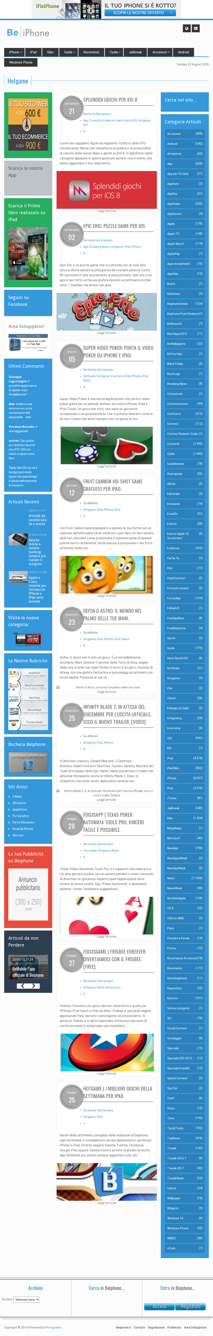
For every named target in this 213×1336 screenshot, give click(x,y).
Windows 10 (175, 1218)
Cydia (114, 52)
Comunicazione (177, 403)
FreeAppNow (175, 618)
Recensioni (91, 52)
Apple (171, 223)
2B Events (19, 803)
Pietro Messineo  (99, 114)
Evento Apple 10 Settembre (178, 536)
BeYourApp (174, 353)
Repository (174, 988)
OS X (170, 908)
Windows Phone (177, 1228)
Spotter (172, 1088)
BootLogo (173, 373)
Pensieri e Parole (178, 938)
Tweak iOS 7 (175, 1168)
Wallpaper (173, 1198)
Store (171, 1108)
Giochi (171, 638)
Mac (50, 52)
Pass (170, 928)
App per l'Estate (177, 173)
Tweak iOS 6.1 (176, 1158)
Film (170, 568)
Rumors (172, 998)
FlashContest (176, 578)
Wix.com (18, 835)
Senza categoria (178, 1008)
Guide (68, 52)
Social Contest (177, 1028)
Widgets (172, 1208)
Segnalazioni (156, 1327)
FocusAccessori (178, 588)
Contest (172, 423)
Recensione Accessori (182, 958)
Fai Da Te (173, 558)
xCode (171, 1248)
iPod (145, 376)
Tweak (171, 1148)
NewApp (172, 848)
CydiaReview (175, 463)
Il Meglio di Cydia (178, 708)
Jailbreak (135, 52)
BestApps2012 (177, 333)
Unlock (171, 1188)
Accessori (159, 52)
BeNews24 (174, 323)
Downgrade (174, 473)
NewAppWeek (176, 868)
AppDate (173, 183)
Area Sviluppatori (195, 1327)
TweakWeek (175, 1178)
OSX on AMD (175, 918)
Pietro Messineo (23, 822)
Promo (171, 948)
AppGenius (174, 213)
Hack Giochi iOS (126, 120)
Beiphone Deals (177, 303)
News (87, 380)
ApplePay (173, 253)
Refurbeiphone (177, 978)
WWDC (171, 1238)
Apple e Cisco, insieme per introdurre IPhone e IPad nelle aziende (37, 589)
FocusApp (90, 850)
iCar (169, 688)
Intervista (116, 376)
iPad (33, 52)
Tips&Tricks (175, 1128)
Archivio (7, 1299)
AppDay (172, 193)
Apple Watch (175, 243)
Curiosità (96, 120)
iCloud (171, 698)
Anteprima (174, 153)
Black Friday (175, 363)
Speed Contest (177, 1078)
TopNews (173, 1138)
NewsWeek (174, 888)
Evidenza (109, 120)
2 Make (17, 796)
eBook (171, 483)
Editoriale (173, 493)
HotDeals (89, 376)
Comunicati (175, 393)
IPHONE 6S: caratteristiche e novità (38, 520)
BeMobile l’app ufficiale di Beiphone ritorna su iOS (28, 975)
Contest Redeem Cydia (182, 433)
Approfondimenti (178, 263)
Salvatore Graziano (100, 240)
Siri (169, 1018)
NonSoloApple (176, 898)
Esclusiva (173, 503)
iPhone (14, 52)
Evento (172, 523)
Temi (170, 1118)
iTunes (171, 798)
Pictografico (20, 816)
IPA (169, 748)
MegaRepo (174, 828)
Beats (171, 283)
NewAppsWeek (177, 858)
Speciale (173, 1048)
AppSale (172, 273)
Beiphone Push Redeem (183, 313)
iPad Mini (173, 768)
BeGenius (173, 293)
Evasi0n (172, 513)
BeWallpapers (176, 343)
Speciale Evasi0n (178, 1068)
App (85, 120)
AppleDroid (19, 809)
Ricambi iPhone (22, 829)
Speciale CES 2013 (179, 1058)
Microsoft (174, 838)
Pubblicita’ (174, 1327)
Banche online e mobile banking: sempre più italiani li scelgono (37, 552)
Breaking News (99, 246)
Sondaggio (174, 1038)
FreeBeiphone (176, 628)
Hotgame (144, 120)
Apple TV (173, 233)
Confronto (174, 413)
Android (183, 52)
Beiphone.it (123, 1327)
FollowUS (173, 608)
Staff (171, 1098)
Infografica (174, 718)
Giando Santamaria (100, 369)
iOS (85, 124)
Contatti (139, 1327)
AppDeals (173, 203)
